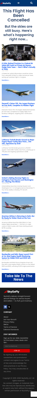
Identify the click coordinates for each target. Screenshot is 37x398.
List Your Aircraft (10, 319)
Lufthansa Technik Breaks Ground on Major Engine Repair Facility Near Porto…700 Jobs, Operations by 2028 (18, 142)
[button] (18, 2)
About (6, 317)
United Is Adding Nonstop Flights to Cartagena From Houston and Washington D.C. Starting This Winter (17, 180)
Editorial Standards (11, 329)
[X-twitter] (9, 307)
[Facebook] (5, 307)
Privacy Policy (9, 322)
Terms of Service (10, 327)
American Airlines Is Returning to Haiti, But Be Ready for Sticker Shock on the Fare (18, 217)
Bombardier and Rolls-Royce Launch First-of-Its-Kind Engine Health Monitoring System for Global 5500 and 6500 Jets (18, 256)
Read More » (5, 80)
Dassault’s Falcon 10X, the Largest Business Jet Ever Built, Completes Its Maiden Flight (18, 104)
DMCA (6, 324)
